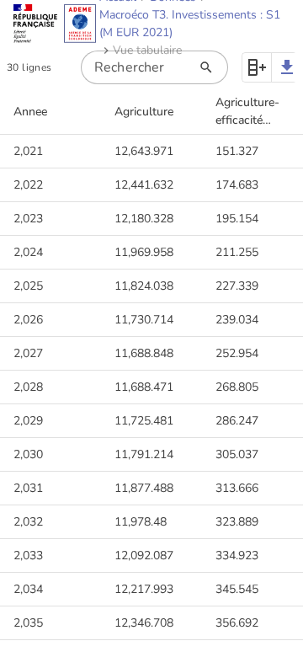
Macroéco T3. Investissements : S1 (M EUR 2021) (189, 23)
